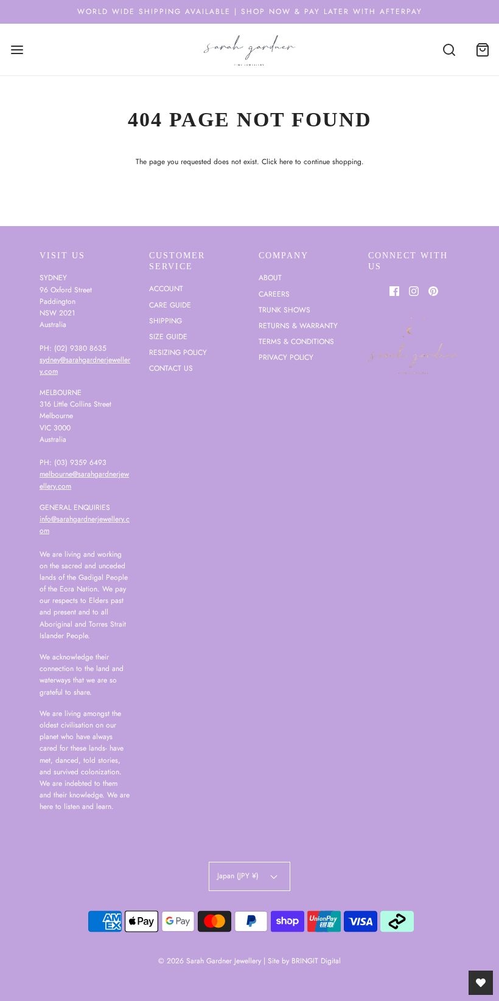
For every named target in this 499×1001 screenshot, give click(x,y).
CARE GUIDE (170, 305)
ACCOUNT (166, 288)
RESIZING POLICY (178, 352)
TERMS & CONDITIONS (296, 341)
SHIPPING (165, 320)
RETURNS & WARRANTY (298, 325)
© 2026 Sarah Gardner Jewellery (209, 960)
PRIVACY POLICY (286, 357)
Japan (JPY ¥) (239, 875)
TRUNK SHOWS (284, 309)
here (286, 161)
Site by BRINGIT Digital (304, 960)
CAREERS (274, 294)
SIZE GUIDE (168, 336)
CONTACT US (171, 368)
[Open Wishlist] (481, 983)
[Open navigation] (16, 49)
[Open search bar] (449, 49)
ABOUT (270, 277)
